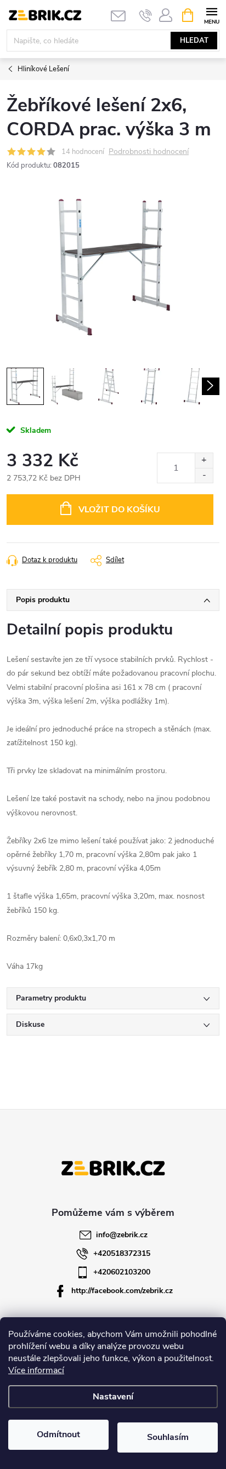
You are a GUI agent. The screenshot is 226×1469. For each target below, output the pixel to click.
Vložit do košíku (119, 510)
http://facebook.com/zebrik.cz (122, 1290)
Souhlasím (168, 1437)
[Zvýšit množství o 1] (204, 460)
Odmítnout (58, 1434)
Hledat (194, 40)
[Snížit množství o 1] (204, 475)
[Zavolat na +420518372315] (145, 15)
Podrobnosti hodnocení (149, 152)
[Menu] (211, 14)
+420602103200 (121, 1272)
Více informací (36, 1370)
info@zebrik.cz (122, 1235)
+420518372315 (121, 1253)
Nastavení (113, 1397)
